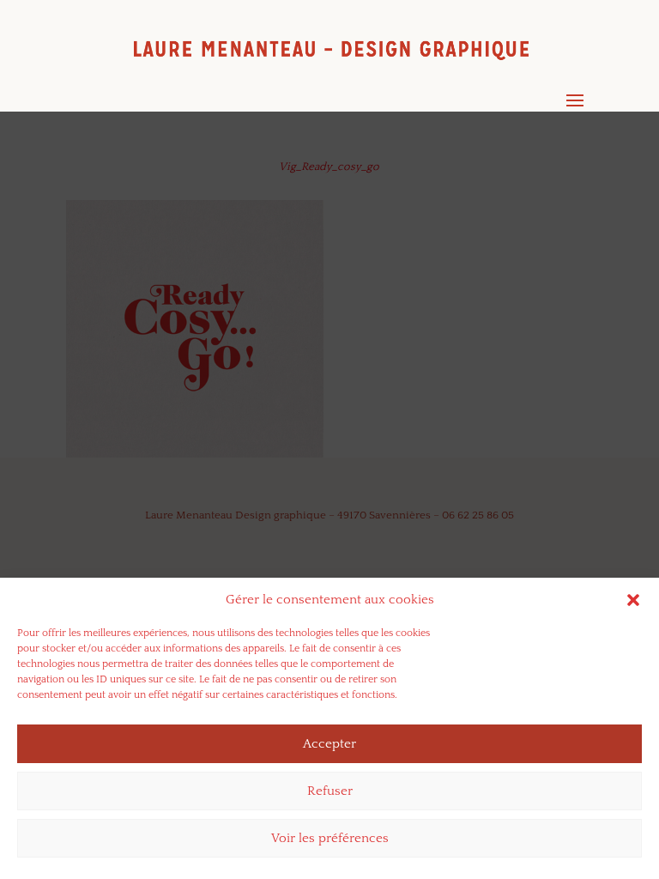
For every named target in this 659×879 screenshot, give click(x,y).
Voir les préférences (330, 838)
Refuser (330, 791)
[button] (633, 600)
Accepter (329, 744)
